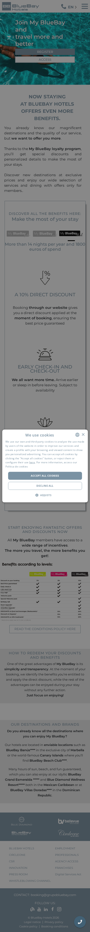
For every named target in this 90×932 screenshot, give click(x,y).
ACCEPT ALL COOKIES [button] (45, 476)
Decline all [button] (44, 486)
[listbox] (77, 435)
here (32, 462)
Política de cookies (16, 466)
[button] (45, 495)
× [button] (83, 434)
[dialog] (45, 466)
